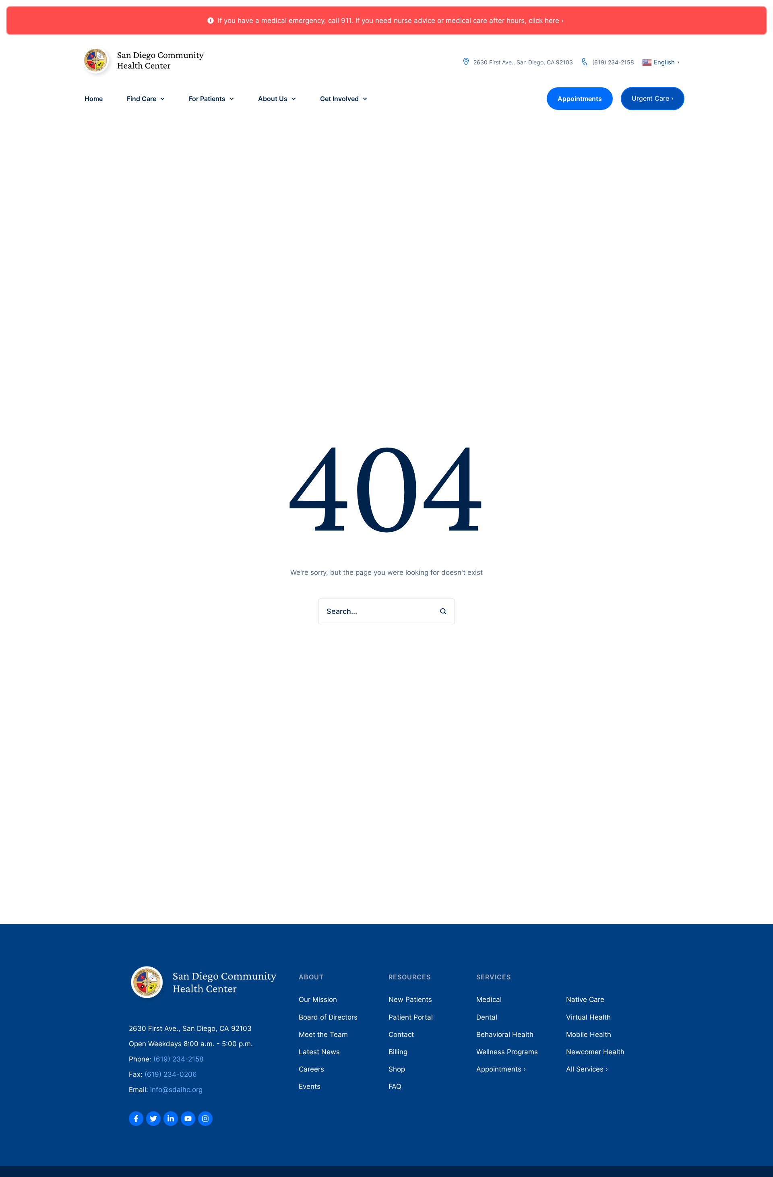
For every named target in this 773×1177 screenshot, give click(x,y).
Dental (486, 1017)
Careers (311, 1069)
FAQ (395, 1086)
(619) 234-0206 (171, 1074)
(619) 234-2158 (613, 62)
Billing (398, 1052)
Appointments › (501, 1069)
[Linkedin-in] (170, 1118)
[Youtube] (188, 1118)
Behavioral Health (504, 1034)
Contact (401, 1034)
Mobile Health (588, 1034)
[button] (385, 20)
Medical (489, 999)
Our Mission (318, 999)
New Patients (410, 999)
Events (309, 1086)
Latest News (319, 1052)
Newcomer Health (595, 1052)
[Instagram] (205, 1118)
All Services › (587, 1069)
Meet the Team (323, 1034)
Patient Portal (411, 1017)
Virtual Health (588, 1017)
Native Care (585, 999)
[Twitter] (153, 1118)
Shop (397, 1069)
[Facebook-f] (136, 1118)
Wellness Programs (507, 1052)
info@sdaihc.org (176, 1090)
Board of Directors (328, 1017)
